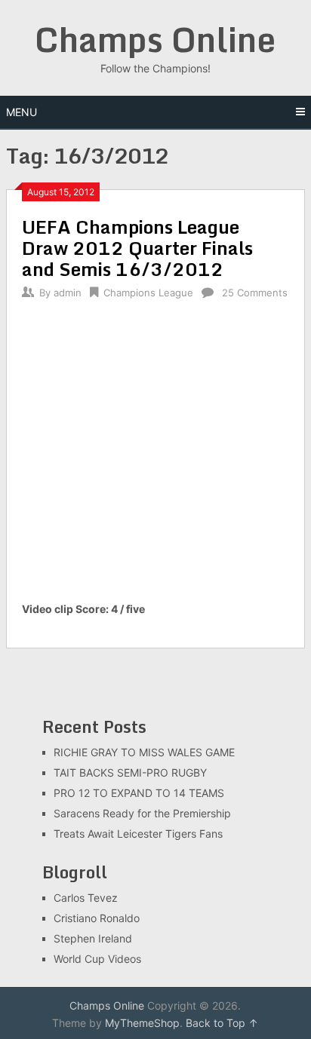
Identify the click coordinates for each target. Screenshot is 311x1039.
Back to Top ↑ (222, 1022)
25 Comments (255, 293)
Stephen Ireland (93, 938)
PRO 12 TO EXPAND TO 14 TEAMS (139, 792)
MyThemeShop (142, 1022)
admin (68, 293)
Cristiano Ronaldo (97, 918)
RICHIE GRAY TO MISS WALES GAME (144, 752)
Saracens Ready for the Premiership (142, 813)
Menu (21, 112)
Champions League (148, 293)
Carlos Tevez (86, 897)
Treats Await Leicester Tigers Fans (138, 833)
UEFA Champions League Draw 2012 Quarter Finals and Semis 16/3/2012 (137, 248)
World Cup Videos (97, 958)
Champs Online (155, 39)
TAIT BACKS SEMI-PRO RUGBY (130, 772)
